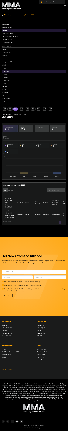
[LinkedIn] (21, 421)
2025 (4, 109)
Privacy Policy (35, 425)
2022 (21, 109)
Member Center (6, 354)
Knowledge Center (42, 352)
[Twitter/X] (3, 421)
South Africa (7, 98)
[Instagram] (12, 421)
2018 (44, 109)
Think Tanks (40, 357)
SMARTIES (40, 336)
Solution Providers (7, 42)
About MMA (5, 325)
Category (54, 194)
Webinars (4, 357)
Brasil (5, 59)
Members (5, 330)
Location (45, 194)
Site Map (42, 425)
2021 (27, 109)
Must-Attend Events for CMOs (10, 352)
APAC (4, 65)
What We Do (41, 321)
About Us (39, 360)
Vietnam (6, 74)
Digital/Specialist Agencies (10, 36)
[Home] (2, 15)
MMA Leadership (7, 333)
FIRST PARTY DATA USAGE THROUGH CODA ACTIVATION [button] (8, 202)
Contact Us (26, 425)
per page (11, 190)
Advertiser (28, 194)
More (38, 345)
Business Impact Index (17, 15)
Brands (4, 30)
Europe (4, 86)
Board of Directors (7, 328)
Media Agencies (7, 39)
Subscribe (56, 2)
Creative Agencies (7, 33)
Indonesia (6, 71)
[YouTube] (17, 421)
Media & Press (41, 354)
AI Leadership (41, 333)
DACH (5, 89)
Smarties (7, 15)
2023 (15, 109)
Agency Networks (7, 27)
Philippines (7, 80)
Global (4, 50)
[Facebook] (7, 421)
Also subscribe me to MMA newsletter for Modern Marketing (22, 282)
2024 (10, 109)
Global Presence (6, 336)
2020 (33, 109)
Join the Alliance (7, 369)
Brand (18, 194)
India (5, 68)
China (5, 83)
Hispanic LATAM (8, 62)
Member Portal (41, 349)
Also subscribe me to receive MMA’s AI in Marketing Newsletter (23, 285)
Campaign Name (9, 194)
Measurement (41, 325)
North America (6, 53)
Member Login (47, 2)
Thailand (6, 77)
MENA (5, 101)
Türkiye (6, 92)
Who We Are (6, 321)
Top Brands (7, 114)
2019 (38, 109)
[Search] (62, 2)
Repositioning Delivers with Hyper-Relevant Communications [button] (9, 214)
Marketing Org (41, 328)
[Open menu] (64, 6)
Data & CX (40, 330)
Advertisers (5, 24)
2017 (50, 109)
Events (4, 349)
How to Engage (7, 345)
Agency (37, 194)
